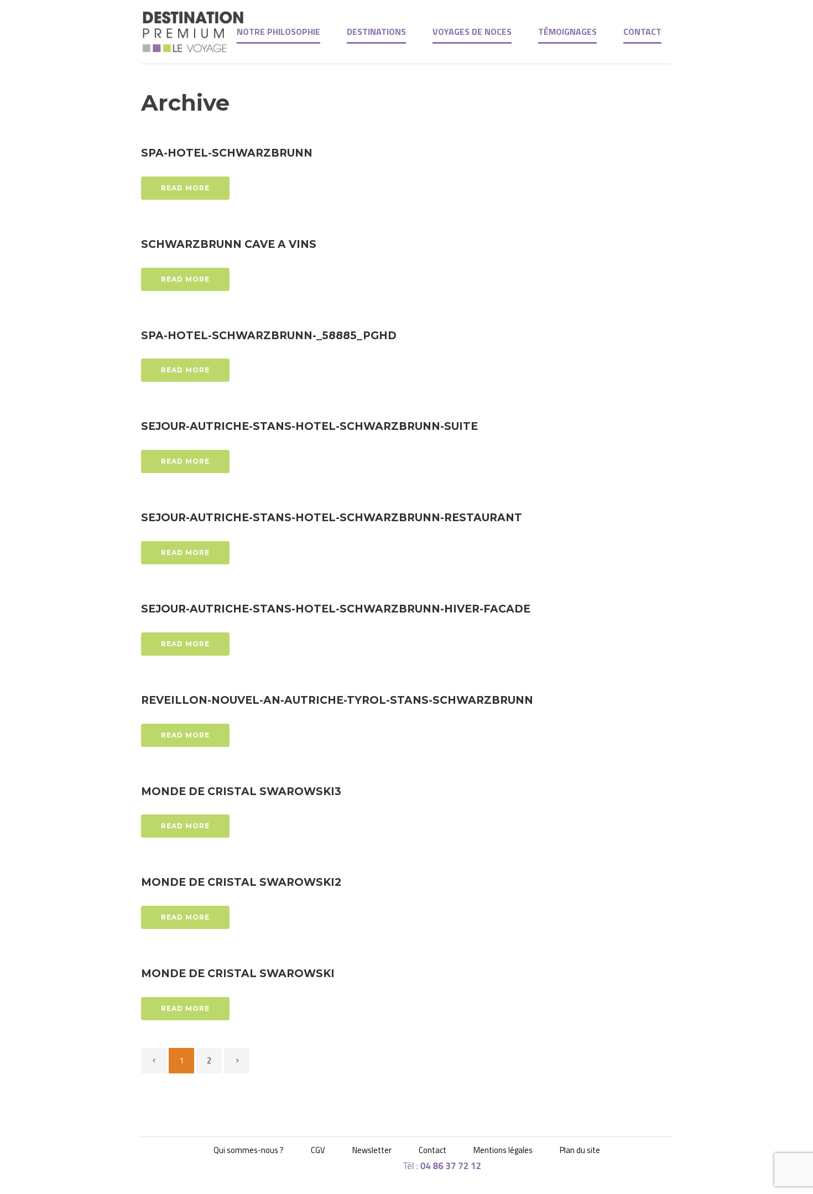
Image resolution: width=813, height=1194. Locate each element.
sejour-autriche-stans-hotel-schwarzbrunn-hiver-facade (335, 609)
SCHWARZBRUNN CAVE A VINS (228, 244)
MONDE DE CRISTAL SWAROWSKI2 (241, 882)
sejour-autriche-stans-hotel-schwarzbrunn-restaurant (331, 517)
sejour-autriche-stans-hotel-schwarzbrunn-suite (309, 426)
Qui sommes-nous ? (248, 1150)
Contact (432, 1150)
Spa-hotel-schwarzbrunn (226, 153)
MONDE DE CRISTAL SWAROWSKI (238, 973)
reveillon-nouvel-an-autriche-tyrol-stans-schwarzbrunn (337, 700)
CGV (318, 1150)
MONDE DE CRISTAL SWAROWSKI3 (241, 791)
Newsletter (372, 1150)
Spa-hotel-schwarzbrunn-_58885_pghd (269, 335)
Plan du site (580, 1150)
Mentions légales (503, 1150)
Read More (185, 188)
